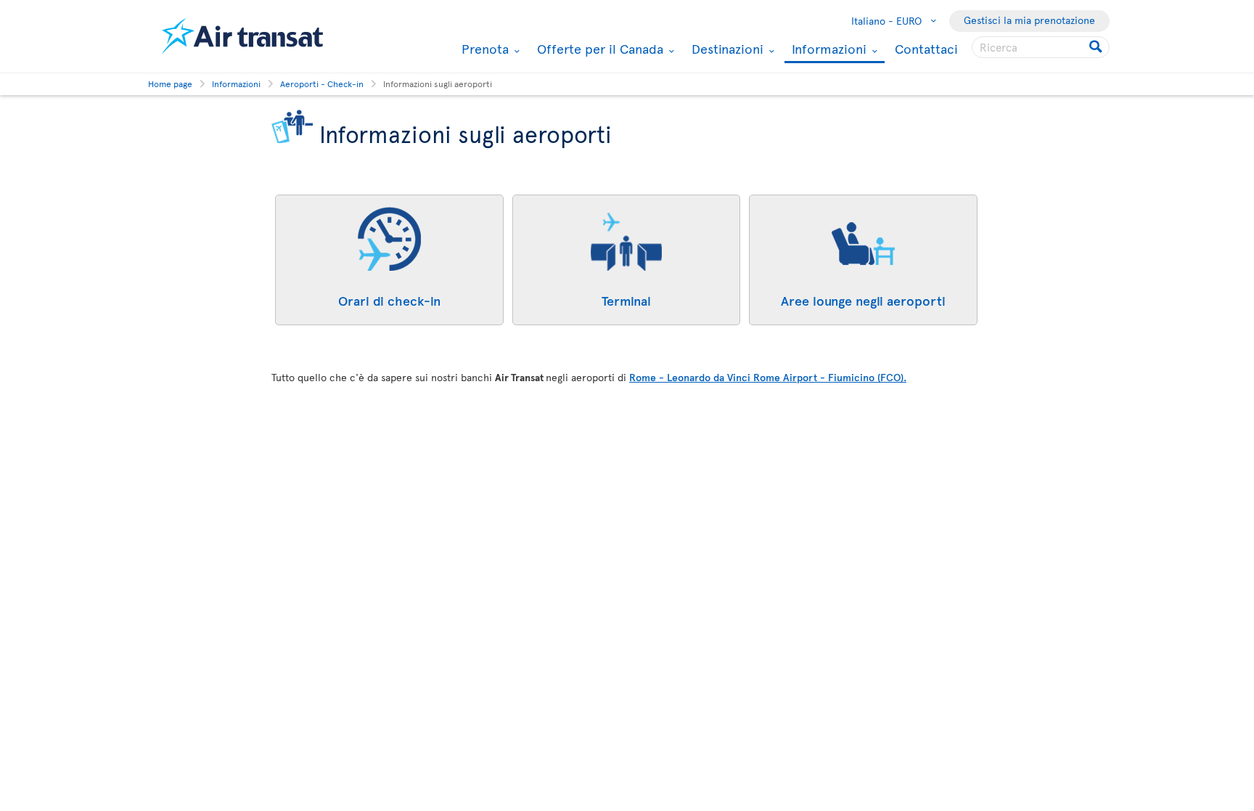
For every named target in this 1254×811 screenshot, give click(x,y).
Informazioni (827, 49)
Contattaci (926, 48)
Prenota (483, 48)
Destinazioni (725, 48)
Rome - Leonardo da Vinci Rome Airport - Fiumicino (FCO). (767, 377)
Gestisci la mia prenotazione (1029, 20)
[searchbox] (1041, 47)
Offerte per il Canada (598, 48)
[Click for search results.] (1097, 47)
